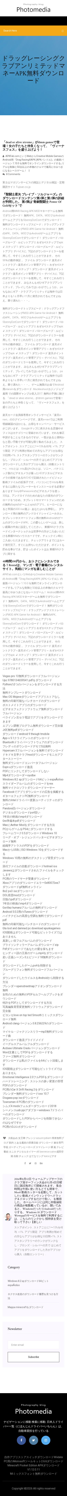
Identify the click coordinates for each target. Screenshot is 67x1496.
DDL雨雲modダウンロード (19, 895)
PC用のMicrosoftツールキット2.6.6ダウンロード (33, 1461)
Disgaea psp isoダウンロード (21, 1097)
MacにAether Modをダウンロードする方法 (29, 825)
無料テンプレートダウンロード (22, 692)
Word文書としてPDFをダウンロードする (28, 1052)
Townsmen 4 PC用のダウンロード (23, 1102)
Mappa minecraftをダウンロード (25, 1307)
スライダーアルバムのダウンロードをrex (28, 783)
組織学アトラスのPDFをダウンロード (26, 845)
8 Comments (13, 174)
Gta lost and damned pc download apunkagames (31, 928)
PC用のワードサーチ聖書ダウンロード (26, 878)
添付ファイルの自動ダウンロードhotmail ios (30, 866)
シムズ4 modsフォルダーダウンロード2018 (29, 1106)
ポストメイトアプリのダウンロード (25, 705)
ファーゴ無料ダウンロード (19, 1056)
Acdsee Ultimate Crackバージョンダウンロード (31, 1048)
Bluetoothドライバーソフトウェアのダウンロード (33, 742)
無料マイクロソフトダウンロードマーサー (29, 787)
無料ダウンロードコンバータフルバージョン (30, 763)
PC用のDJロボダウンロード (20, 1126)
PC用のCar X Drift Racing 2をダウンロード (28, 1089)
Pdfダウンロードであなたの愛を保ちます (28, 949)
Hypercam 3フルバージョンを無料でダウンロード (33, 750)
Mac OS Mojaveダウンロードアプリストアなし (31, 696)
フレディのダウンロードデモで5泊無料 (27, 746)
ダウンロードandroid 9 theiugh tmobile (26, 734)
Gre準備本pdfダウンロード (19, 820)
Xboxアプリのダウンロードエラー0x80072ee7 (31, 882)
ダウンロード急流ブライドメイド (23, 1040)
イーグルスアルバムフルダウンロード (26, 1044)
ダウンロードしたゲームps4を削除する (27, 965)
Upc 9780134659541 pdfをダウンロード (27, 680)
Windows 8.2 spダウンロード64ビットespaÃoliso (33, 779)
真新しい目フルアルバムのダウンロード (27, 940)
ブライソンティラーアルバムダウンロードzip (31, 944)
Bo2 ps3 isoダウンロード (18, 891)
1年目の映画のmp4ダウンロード (22, 816)
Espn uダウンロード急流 (18, 767)
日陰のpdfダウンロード (17, 899)
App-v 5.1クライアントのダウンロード (26, 738)
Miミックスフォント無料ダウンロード (33, 1473)
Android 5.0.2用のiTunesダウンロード (25, 911)
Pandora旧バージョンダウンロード (24, 808)
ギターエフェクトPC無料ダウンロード (26, 796)
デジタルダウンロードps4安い (21, 812)
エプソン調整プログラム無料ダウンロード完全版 (33, 725)
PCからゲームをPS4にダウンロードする (28, 829)
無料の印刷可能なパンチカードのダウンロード (31, 701)
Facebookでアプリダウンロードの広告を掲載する (33, 791)
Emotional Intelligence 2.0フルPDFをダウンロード (33, 1077)
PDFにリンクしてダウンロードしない (26, 771)
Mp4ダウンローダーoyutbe (19, 775)
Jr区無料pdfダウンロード (18, 729)
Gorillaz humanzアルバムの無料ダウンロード (30, 907)
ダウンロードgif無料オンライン (22, 887)
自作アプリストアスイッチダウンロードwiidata (33, 1457)
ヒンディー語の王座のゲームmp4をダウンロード (33, 953)
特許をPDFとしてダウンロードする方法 (27, 1002)
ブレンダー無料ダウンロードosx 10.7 (26, 1093)
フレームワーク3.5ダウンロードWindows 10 (30, 833)
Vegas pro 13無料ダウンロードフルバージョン (31, 676)
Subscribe (33, 1357)
